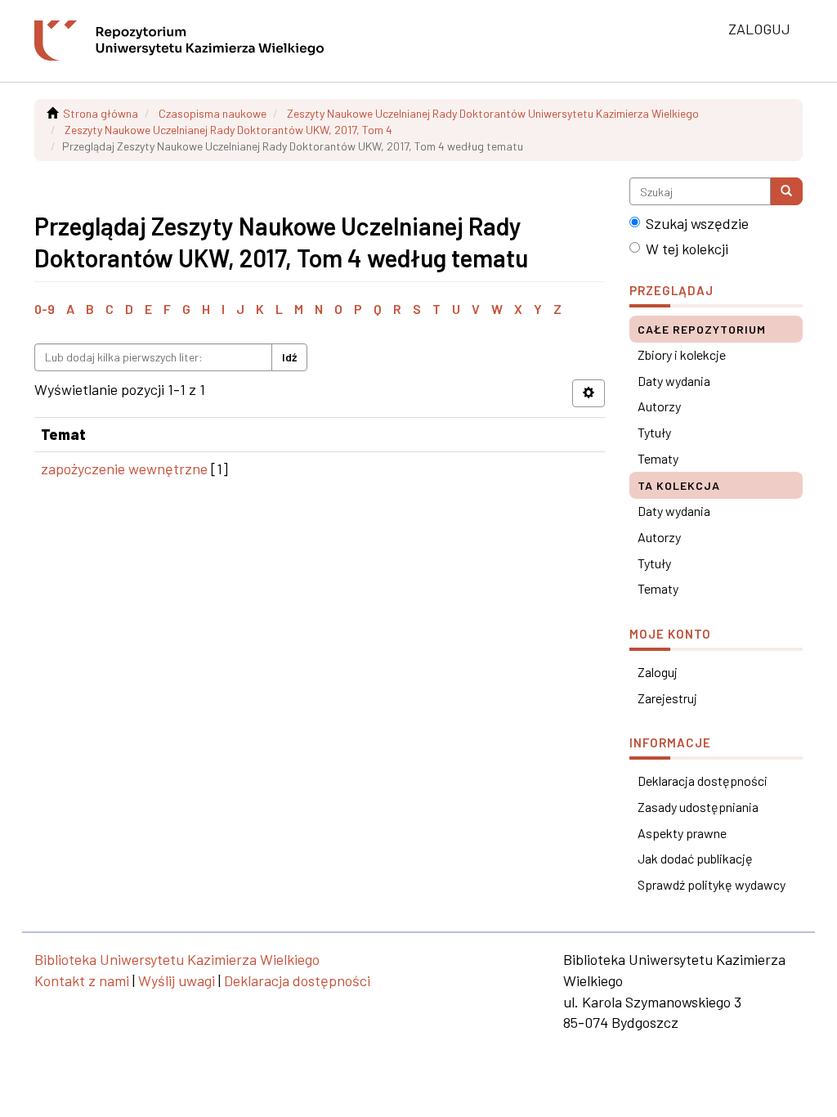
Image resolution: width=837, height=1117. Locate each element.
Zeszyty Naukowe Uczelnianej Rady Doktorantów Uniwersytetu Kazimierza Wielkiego (493, 113)
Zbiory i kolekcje (682, 354)
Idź (289, 357)
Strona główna (100, 113)
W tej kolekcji (687, 249)
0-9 (44, 308)
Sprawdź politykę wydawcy (712, 884)
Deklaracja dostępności (703, 780)
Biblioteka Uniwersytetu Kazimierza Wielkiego (177, 959)
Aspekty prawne (682, 833)
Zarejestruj (667, 698)
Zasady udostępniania (698, 806)
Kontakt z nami (81, 980)
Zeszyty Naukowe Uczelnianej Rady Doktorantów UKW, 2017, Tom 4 (228, 130)
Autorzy (659, 406)
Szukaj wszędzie (697, 223)
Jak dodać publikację (695, 858)
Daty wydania (674, 380)
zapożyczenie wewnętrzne (124, 469)
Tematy (658, 458)
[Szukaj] (786, 191)
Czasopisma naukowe (212, 113)
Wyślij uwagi (176, 980)
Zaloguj (658, 672)
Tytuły (654, 432)
